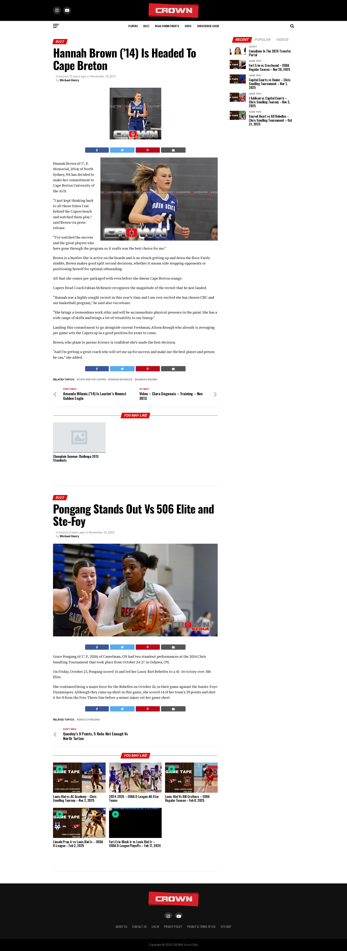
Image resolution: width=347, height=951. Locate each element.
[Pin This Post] (148, 150)
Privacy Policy (173, 926)
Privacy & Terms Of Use (201, 926)
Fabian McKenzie (121, 379)
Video (188, 26)
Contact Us (139, 926)
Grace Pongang (89, 719)
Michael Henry (69, 80)
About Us (121, 926)
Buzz (146, 26)
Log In (155, 926)
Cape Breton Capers (92, 379)
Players (133, 26)
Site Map (225, 926)
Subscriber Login (208, 26)
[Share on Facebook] (97, 150)
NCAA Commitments (167, 26)
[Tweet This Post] (122, 150)
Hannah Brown (146, 379)
